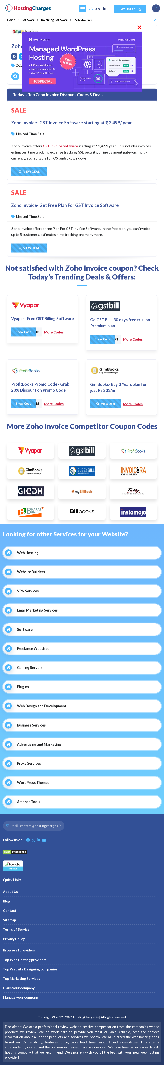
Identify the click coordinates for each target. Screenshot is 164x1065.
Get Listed (127, 9)
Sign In (100, 8)
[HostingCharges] (28, 8)
